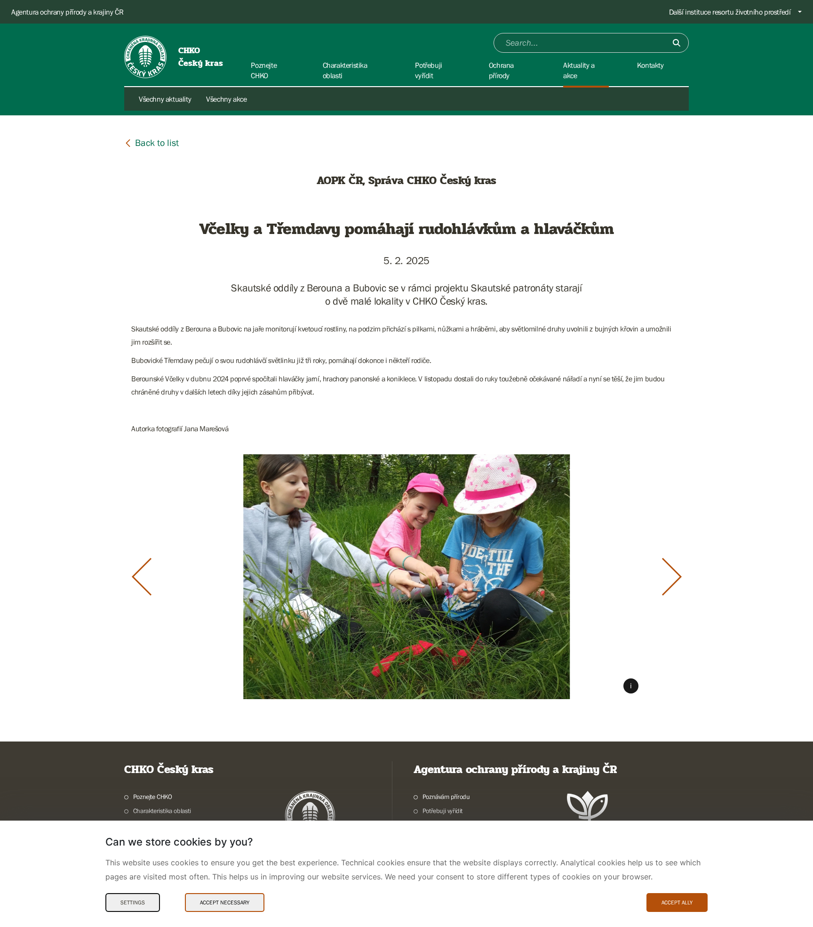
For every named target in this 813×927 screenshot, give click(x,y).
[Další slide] (671, 577)
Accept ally (677, 902)
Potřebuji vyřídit (442, 810)
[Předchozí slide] (141, 577)
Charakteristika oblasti (162, 810)
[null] (151, 142)
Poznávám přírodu (446, 796)
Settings (132, 902)
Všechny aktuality (165, 99)
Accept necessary (224, 902)
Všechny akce (226, 99)
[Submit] (676, 42)
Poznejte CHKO (152, 796)
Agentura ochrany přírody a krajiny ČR (67, 12)
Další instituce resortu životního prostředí (730, 12)
